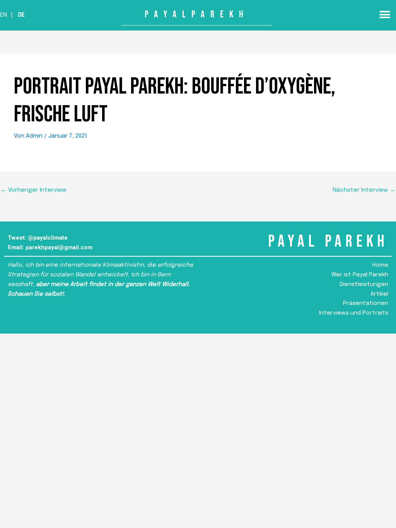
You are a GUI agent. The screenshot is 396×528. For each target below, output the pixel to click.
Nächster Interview (364, 190)
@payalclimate (48, 237)
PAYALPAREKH (197, 14)
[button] (384, 14)
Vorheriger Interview (34, 190)
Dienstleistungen (364, 284)
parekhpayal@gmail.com (59, 247)
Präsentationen (365, 303)
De (21, 15)
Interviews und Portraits (353, 313)
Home (380, 265)
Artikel (379, 294)
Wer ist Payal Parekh (359, 275)
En (3, 15)
